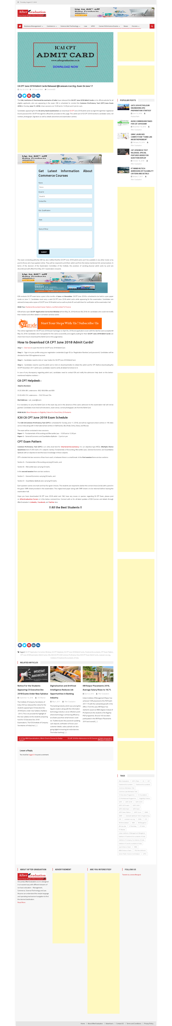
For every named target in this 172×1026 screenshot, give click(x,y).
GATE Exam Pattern (125, 812)
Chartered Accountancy (70, 446)
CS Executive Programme (127, 795)
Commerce (51, 26)
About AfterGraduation (95, 1023)
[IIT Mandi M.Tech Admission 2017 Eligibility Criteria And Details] (123, 170)
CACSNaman (41, 698)
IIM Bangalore (142, 823)
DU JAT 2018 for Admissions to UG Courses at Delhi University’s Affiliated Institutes (90, 739)
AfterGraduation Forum (29, 499)
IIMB (133, 823)
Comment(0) (51, 89)
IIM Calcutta (122, 826)
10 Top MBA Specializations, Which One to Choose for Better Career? (41, 739)
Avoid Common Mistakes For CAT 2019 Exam (141, 122)
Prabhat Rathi (135, 116)
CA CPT (72, 110)
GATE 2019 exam (124, 805)
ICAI (49, 655)
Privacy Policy (148, 1023)
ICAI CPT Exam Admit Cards (89, 655)
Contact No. (42, 201)
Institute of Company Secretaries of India (131, 840)
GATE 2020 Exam (124, 809)
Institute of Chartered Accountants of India (65, 658)
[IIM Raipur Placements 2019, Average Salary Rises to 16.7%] (98, 674)
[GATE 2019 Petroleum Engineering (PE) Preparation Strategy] (123, 107)
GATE (120, 802)
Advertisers (109, 1023)
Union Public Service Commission (129, 854)
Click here (27, 347)
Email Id (41, 192)
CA (143, 781)
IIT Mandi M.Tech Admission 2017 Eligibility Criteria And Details (142, 171)
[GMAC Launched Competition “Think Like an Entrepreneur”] (123, 136)
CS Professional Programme (127, 798)
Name (41, 182)
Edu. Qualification (44, 210)
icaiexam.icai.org (104, 655)
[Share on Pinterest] (29, 96)
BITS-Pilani (135, 781)
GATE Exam (136, 809)
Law (85, 26)
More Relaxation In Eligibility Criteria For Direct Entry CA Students (49, 412)
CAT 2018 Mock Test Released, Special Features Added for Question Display (140, 154)
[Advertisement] (65, 136)
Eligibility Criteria (144, 798)
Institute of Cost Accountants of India (130, 843)
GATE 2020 (136, 805)
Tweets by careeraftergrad (131, 874)
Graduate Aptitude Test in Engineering (137, 816)
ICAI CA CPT (55, 655)
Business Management (32, 26)
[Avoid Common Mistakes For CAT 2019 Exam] (123, 123)
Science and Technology (69, 26)
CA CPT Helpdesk (57, 652)
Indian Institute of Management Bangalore (132, 833)
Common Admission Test (126, 788)
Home (83, 1023)
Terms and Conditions (134, 1023)
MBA (135, 847)
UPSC (93, 26)
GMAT (120, 816)
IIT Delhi (142, 826)
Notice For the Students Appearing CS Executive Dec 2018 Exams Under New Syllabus (33, 689)
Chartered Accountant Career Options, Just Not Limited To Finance (48, 307)
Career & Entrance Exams (108, 26)
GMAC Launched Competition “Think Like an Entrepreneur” (141, 137)
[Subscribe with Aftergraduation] (60, 323)
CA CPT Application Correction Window (38, 652)
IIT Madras (122, 829)
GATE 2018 (128, 802)
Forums (134, 26)
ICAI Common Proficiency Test (69, 655)
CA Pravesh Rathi (37, 89)
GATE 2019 (138, 802)
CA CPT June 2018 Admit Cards (74, 652)
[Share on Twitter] (24, 96)
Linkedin (33, 502)
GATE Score (137, 812)
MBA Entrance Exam (125, 850)
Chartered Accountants (92, 652)
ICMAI (139, 819)
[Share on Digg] (38, 96)
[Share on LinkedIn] (33, 96)
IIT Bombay (132, 826)
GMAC (146, 812)
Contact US (120, 1023)
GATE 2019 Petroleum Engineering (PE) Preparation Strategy (141, 108)
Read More (21, 902)
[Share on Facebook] (20, 96)
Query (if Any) (43, 229)
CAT (148, 781)
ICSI (146, 819)
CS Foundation (142, 795)
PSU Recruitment (140, 850)
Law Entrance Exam (125, 847)
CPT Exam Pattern (107, 652)
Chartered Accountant (125, 784)
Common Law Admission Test (128, 791)
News (126, 26)
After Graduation (70, 701)
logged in (32, 754)
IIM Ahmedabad (124, 823)
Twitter (51, 502)
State (40, 219)
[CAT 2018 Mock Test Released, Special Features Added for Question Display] (123, 152)
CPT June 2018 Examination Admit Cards (33, 655)
